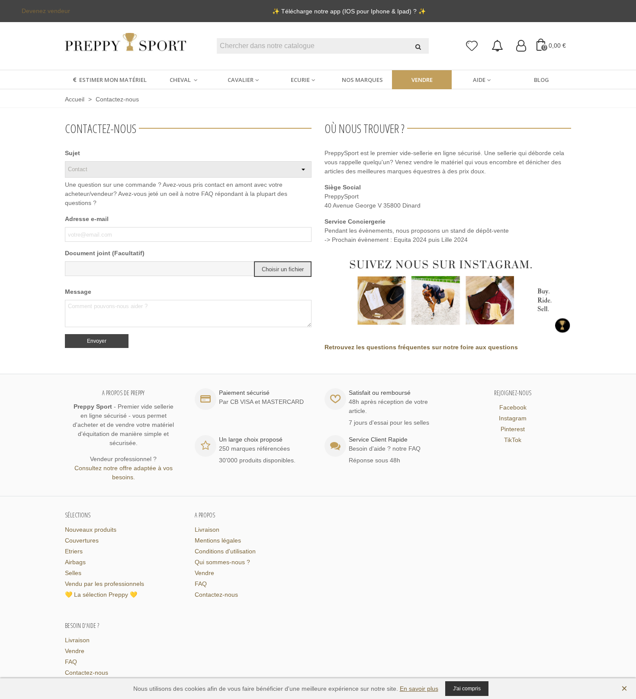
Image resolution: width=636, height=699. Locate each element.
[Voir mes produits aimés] (472, 46)
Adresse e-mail (87, 218)
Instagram (513, 418)
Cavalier (241, 80)
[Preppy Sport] (125, 46)
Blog (541, 80)
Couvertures (82, 540)
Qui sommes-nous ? (222, 562)
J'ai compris (467, 689)
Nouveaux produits (90, 529)
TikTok (512, 439)
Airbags (75, 562)
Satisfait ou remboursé (380, 392)
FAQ (201, 583)
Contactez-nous (216, 594)
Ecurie (300, 80)
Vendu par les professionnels (104, 583)
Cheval (181, 80)
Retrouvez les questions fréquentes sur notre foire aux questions (422, 347)
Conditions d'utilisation (225, 551)
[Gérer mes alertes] (497, 46)
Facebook (513, 407)
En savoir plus (419, 688)
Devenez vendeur (46, 10)
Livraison (207, 529)
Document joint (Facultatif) (105, 253)
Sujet (72, 153)
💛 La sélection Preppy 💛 (101, 594)
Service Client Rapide (378, 439)
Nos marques (362, 80)
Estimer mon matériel (113, 80)
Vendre (422, 80)
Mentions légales (218, 540)
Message (78, 291)
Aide (479, 80)
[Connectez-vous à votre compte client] (521, 46)
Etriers (74, 551)
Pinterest (513, 429)
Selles (73, 572)
